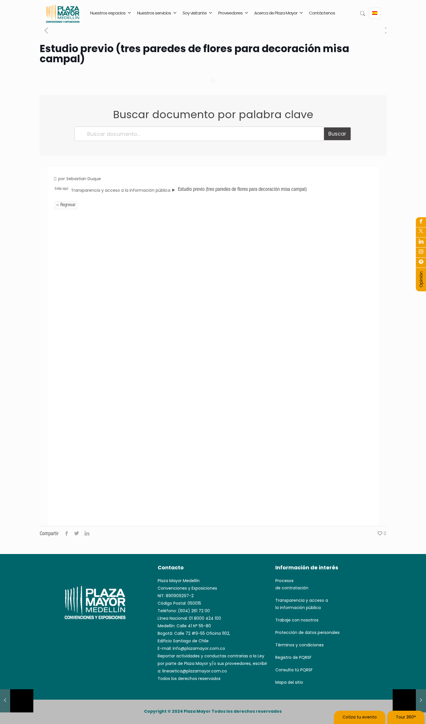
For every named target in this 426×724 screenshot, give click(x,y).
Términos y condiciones (299, 645)
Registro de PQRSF (293, 657)
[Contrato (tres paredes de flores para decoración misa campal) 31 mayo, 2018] (409, 700)
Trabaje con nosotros (296, 620)
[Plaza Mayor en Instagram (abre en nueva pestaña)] (421, 252)
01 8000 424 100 (205, 618)
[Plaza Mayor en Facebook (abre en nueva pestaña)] (421, 221)
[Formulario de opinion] (421, 286)
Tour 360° (406, 717)
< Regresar (66, 205)
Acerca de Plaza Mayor (275, 13)
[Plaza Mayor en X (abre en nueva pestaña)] (421, 232)
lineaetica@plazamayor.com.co (194, 671)
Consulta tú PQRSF (294, 670)
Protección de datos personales (307, 632)
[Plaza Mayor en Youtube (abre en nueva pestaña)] (421, 242)
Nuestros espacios (107, 13)
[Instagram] (421, 262)
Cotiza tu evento (360, 717)
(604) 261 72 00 (194, 611)
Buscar (337, 133)
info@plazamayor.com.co (199, 648)
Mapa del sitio (289, 682)
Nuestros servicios (154, 13)
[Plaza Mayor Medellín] (62, 18)
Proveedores (230, 13)
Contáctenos (322, 13)
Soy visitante (195, 13)
